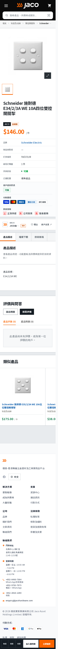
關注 (36, 224)
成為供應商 (8, 497)
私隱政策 (35, 516)
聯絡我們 (7, 531)
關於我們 (7, 521)
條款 (12, 637)
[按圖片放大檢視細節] (47, 75)
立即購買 (47, 643)
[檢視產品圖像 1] (7, 89)
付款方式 (35, 502)
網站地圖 (21, 637)
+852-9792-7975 (14, 586)
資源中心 (35, 492)
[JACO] (28, 6)
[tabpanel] (28, 266)
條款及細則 (36, 521)
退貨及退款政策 (38, 526)
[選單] (6, 5)
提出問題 (10, 311)
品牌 (5, 516)
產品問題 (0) (27, 321)
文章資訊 (7, 526)
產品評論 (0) (9, 321)
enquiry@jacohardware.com (19, 600)
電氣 (4, 23)
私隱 (5, 637)
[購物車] (49, 5)
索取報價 (7, 492)
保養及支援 (36, 531)
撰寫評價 (27, 311)
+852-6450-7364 (14, 580)
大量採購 (7, 502)
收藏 (18, 643)
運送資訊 (35, 497)
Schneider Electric (31, 142)
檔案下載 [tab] (23, 237)
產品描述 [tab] (7, 237)
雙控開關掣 (30, 23)
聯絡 (4, 643)
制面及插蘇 (16, 23)
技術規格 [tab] (39, 237)
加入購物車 (31, 643)
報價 (11, 643)
